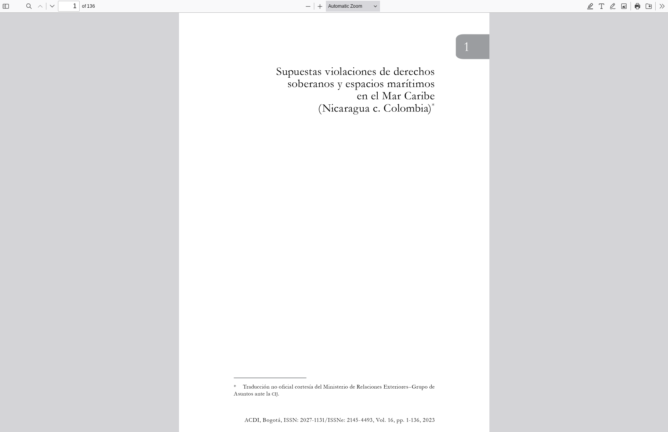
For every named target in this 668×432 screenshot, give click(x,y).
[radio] (590, 6)
